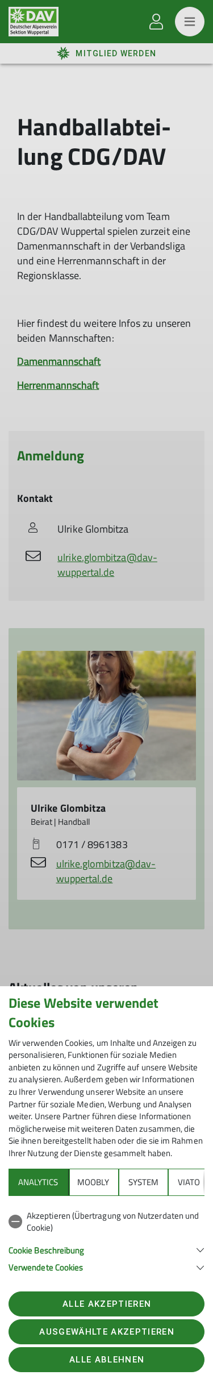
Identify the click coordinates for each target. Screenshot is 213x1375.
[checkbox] (106, 1222)
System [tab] (143, 1182)
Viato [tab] (189, 1182)
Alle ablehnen (106, 1360)
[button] (106, 1249)
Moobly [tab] (93, 1182)
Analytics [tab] (38, 1182)
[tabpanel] (106, 1239)
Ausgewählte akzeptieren (106, 1332)
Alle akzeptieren (106, 1304)
